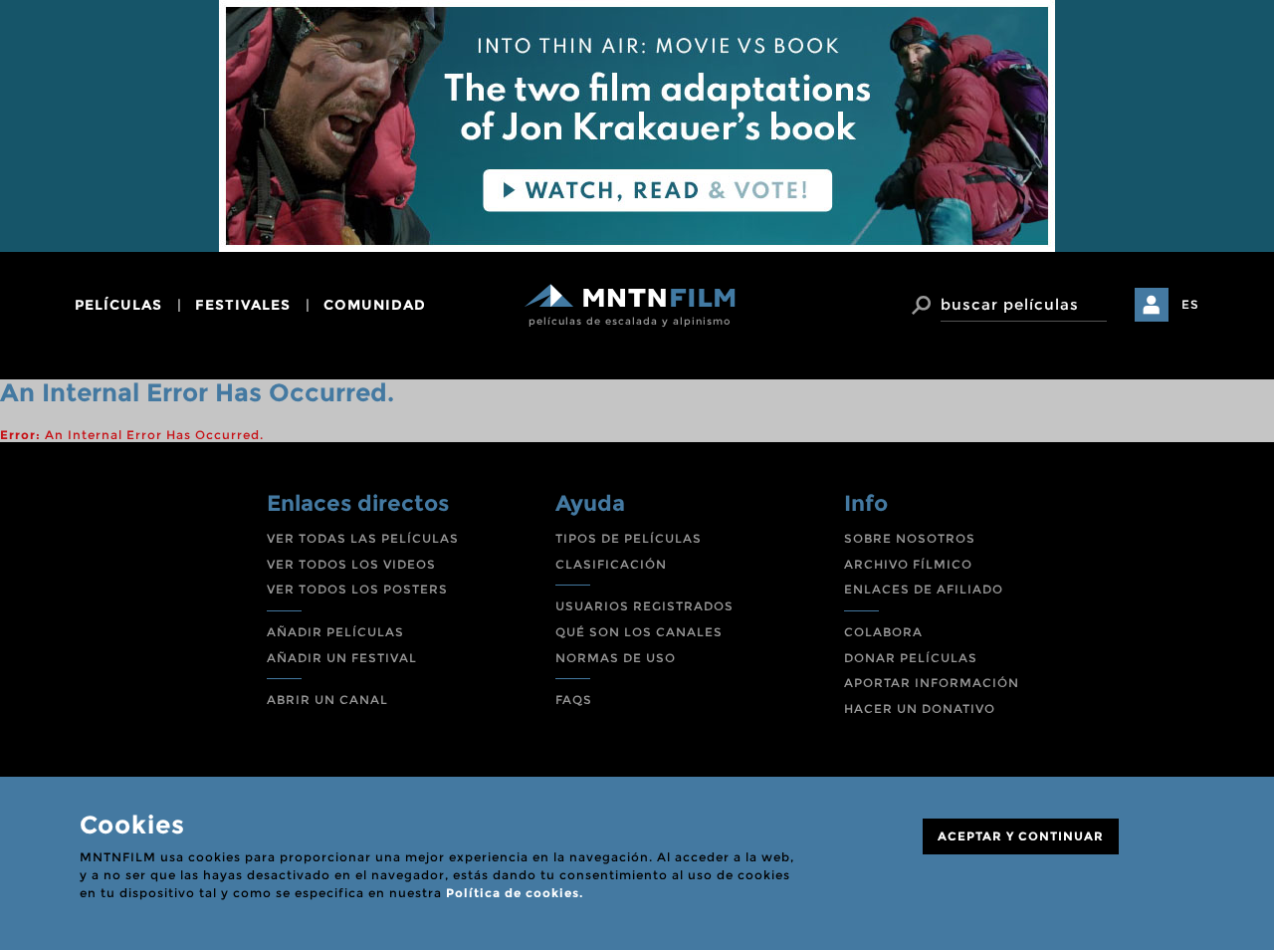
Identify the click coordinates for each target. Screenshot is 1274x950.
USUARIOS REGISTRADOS (644, 605)
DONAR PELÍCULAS (910, 657)
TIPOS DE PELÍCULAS (628, 538)
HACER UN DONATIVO (919, 708)
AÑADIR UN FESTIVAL (342, 657)
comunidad (374, 305)
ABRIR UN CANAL (327, 699)
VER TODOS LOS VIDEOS (351, 564)
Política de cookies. (514, 892)
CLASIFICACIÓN (611, 564)
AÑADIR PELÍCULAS (335, 631)
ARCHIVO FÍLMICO (908, 564)
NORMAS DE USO (615, 657)
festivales (243, 305)
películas (118, 305)
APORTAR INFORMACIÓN (931, 682)
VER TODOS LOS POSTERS (357, 589)
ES (1190, 304)
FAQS (573, 699)
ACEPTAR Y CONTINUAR (1021, 836)
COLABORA (883, 631)
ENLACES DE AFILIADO (923, 589)
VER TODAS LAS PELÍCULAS (363, 538)
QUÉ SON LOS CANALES (639, 631)
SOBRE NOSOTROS (909, 538)
